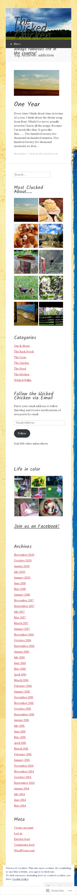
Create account (23, 827)
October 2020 (23, 560)
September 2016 (24, 646)
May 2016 (20, 669)
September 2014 (24, 783)
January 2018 (22, 594)
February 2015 (23, 754)
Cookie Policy (21, 879)
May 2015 (20, 737)
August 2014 (21, 788)
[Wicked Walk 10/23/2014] (51, 236)
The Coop (20, 357)
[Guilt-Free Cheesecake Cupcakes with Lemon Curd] (51, 210)
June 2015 (20, 731)
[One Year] (26, 210)
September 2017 (24, 606)
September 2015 (24, 714)
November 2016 (24, 634)
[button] (22, 487)
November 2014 (24, 771)
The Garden (21, 363)
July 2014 (19, 794)
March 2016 (21, 680)
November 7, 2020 (24, 153)
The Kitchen (21, 374)
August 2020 (22, 566)
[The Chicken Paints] (26, 314)
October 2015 (22, 709)
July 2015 (19, 726)
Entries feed (22, 839)
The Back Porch (48, 153)
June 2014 (20, 800)
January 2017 (22, 629)
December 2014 (23, 766)
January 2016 (22, 691)
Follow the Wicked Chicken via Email (33, 396)
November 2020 (24, 555)
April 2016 (20, 674)
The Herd (20, 368)
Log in (18, 833)
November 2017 (24, 600)
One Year (27, 104)
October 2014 (22, 777)
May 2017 (20, 617)
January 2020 (22, 577)
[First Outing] (26, 288)
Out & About (22, 346)
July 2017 (19, 612)
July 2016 (19, 657)
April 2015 (20, 743)
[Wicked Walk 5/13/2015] (51, 262)
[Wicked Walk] (51, 288)
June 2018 (20, 583)
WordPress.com (24, 850)
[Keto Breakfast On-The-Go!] (26, 262)
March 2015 (21, 748)
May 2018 (20, 589)
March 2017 (21, 623)
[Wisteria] (51, 314)
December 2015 (23, 697)
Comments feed (24, 845)
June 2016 (20, 663)
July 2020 (19, 572)
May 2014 (20, 805)
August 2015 (21, 720)
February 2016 (23, 686)
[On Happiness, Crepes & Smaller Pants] (26, 236)
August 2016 (21, 651)
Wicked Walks (22, 380)
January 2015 (22, 760)
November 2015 (24, 703)
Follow (22, 433)
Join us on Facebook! (37, 526)
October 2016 (22, 640)
